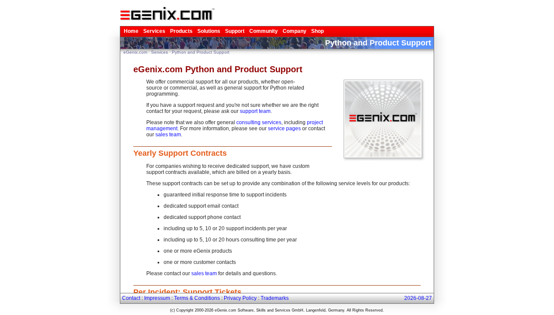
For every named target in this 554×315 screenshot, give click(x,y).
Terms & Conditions (197, 298)
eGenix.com (135, 52)
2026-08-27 (418, 298)
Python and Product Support (200, 52)
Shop (317, 31)
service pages (284, 128)
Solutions (208, 31)
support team (255, 111)
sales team (168, 135)
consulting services (258, 122)
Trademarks (275, 298)
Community (263, 31)
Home (131, 31)
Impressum (157, 298)
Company (294, 31)
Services (154, 31)
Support (235, 31)
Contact (131, 298)
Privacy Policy (240, 298)
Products (181, 31)
